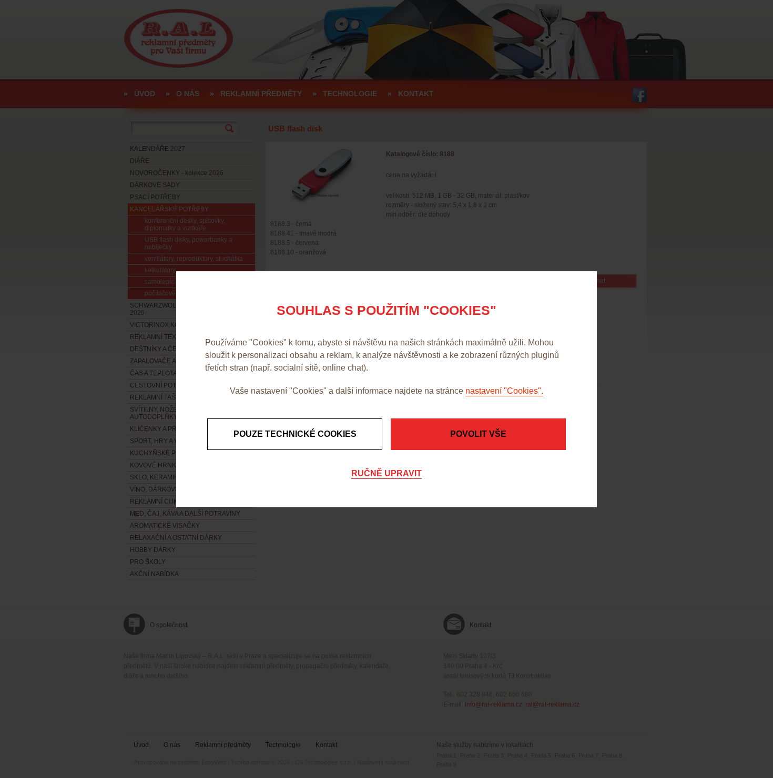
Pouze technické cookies (295, 433)
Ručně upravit (386, 473)
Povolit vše (478, 433)
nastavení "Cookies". (504, 390)
